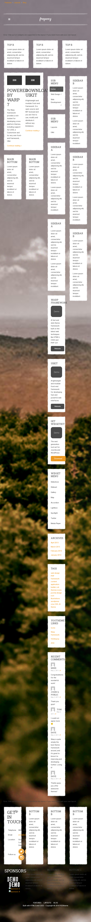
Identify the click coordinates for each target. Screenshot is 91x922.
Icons (53, 628)
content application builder (55, 584)
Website (57, 349)
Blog (24, 3)
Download (58, 459)
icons (59, 590)
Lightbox (54, 508)
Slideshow (55, 482)
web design (55, 573)
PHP (52, 576)
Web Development (56, 100)
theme (53, 607)
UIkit (52, 132)
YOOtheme (55, 639)
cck (57, 587)
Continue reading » (14, 146)
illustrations (55, 598)
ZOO (52, 643)
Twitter (53, 518)
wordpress (55, 601)
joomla (53, 593)
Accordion (55, 503)
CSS (56, 604)
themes (54, 590)
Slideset (54, 487)
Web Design (55, 94)
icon (52, 596)
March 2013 (55, 547)
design (59, 593)
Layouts (17, 3)
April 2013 (55, 543)
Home (53, 89)
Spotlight (54, 513)
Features (8, 3)
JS (60, 604)
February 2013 (56, 551)
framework (55, 579)
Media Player (56, 523)
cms (52, 604)
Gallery (53, 492)
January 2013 (56, 555)
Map (52, 497)
